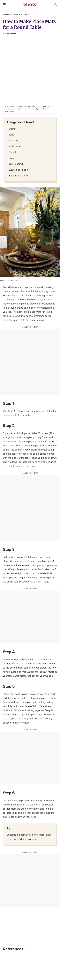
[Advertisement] (30, 69)
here (12, 111)
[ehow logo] (30, 4)
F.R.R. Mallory (10, 33)
